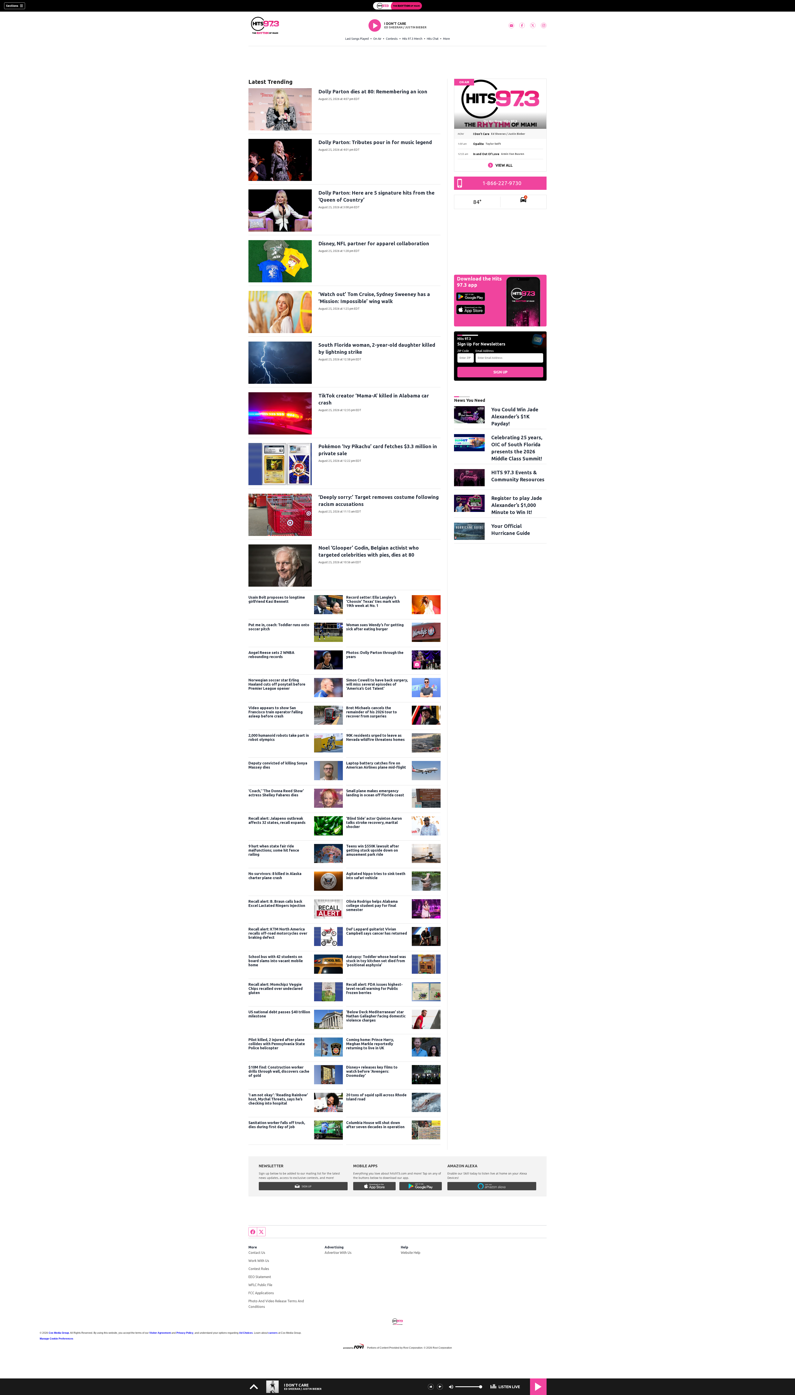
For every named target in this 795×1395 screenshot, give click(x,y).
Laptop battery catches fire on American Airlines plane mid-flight (376, 765)
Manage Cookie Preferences (56, 1338)
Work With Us (258, 1261)
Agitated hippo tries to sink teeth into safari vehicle (375, 875)
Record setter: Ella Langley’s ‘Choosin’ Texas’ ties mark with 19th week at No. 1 (373, 601)
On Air (377, 38)
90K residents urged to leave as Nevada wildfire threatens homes (375, 737)
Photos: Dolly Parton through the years (375, 654)
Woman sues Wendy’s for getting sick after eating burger (375, 627)
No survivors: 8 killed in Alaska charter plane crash (274, 875)
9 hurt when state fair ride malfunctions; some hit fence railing (273, 850)
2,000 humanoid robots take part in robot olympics (278, 737)
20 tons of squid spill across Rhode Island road (376, 1097)
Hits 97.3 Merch (412, 38)
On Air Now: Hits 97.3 (500, 121)
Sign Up (500, 372)
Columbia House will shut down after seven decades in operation (375, 1125)
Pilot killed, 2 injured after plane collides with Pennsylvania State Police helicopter (276, 1044)
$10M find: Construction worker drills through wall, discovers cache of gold (278, 1071)
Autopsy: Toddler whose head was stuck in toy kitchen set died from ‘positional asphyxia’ (376, 960)
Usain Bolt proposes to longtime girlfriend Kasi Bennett (276, 599)
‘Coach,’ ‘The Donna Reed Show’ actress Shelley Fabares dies (276, 793)
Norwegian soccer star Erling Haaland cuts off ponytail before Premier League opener (276, 684)
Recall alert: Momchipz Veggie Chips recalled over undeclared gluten (275, 988)
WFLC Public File (260, 1285)
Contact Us (256, 1252)
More (446, 38)
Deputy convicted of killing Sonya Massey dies (277, 765)
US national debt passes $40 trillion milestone (279, 1014)
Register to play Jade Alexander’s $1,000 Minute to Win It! (516, 505)
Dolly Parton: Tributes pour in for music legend (375, 142)
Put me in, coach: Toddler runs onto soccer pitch (278, 627)
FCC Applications (261, 1293)
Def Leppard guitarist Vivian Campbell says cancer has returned (376, 931)
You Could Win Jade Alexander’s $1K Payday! (514, 416)
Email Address (485, 351)
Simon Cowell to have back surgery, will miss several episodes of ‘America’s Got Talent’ (377, 684)
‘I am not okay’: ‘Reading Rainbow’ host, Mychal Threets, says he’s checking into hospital (278, 1099)
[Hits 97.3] (397, 6)
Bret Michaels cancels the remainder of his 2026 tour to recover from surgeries (371, 712)
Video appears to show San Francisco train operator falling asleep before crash (275, 712)
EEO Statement (259, 1277)
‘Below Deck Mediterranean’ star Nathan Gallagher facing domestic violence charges (376, 1016)
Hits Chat (432, 38)
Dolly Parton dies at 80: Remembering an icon (372, 91)
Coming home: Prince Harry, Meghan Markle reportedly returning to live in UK (370, 1044)
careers (273, 1332)
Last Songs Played (357, 38)
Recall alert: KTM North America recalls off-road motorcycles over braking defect (277, 933)
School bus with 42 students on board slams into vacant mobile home (275, 960)
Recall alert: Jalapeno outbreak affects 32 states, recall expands (277, 820)
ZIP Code (463, 351)
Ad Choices (246, 1332)
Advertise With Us (338, 1252)
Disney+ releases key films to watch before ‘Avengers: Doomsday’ (372, 1071)
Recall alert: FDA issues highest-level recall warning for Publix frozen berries (374, 988)
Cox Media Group (59, 1332)
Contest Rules (258, 1269)
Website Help (410, 1252)
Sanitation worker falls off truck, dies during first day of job (276, 1125)
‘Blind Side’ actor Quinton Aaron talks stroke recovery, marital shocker (374, 822)
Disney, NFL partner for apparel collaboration (373, 243)
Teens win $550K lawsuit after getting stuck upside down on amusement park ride (372, 850)
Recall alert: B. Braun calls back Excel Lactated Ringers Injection (276, 903)
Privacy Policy (184, 1332)
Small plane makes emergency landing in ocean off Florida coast (375, 793)
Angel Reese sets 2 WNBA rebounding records (271, 654)
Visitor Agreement (160, 1332)
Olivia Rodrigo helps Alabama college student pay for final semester (372, 905)
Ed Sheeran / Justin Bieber (405, 27)
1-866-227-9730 (502, 183)
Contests (392, 38)
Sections (12, 5)
